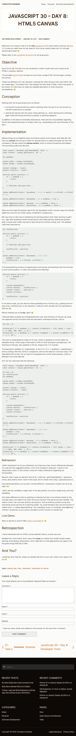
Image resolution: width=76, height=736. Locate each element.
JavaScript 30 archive (25, 55)
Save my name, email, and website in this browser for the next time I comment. (35, 628)
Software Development (65, 4)
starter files (17, 75)
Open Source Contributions (50, 716)
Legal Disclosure (55, 732)
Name (5, 607)
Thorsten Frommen (11, 4)
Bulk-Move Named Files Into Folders (16, 686)
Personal (51, 4)
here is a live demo (34, 521)
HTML (19, 568)
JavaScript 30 (40, 46)
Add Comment (44, 39)
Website (5, 621)
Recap (46, 568)
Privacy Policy (68, 732)
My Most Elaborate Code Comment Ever (18, 683)
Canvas (9, 568)
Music (43, 4)
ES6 (14, 568)
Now (41, 712)
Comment (6, 586)
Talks (42, 720)
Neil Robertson (45, 689)
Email (4, 614)
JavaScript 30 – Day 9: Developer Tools (54, 647)
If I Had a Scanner (20, 647)
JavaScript (26, 568)
